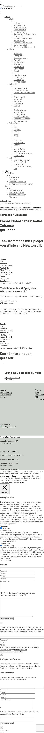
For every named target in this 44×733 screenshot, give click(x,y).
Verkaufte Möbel (16, 193)
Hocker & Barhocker (23, 38)
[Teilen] (5, 730)
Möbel (7, 17)
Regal (16, 71)
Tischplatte (19, 56)
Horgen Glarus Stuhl (23, 43)
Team (37, 392)
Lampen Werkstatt (17, 182)
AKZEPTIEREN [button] (19, 482)
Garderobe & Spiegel (23, 153)
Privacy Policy (5, 649)
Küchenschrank (21, 90)
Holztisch (18, 54)
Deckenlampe (20, 110)
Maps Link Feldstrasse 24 (9, 469)
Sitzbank (17, 140)
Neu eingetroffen (21, 160)
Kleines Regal (20, 82)
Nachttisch (18, 101)
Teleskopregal (20, 75)
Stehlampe (19, 112)
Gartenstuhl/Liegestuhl (24, 47)
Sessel (16, 132)
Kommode (18, 99)
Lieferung (3, 390)
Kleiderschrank (20, 88)
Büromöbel (19, 164)
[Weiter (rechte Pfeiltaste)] (3, 732)
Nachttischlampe (21, 117)
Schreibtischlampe (22, 119)
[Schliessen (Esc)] (7, 730)
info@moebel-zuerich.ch (9, 451)
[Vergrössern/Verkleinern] (1, 730)
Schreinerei (14, 177)
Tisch (11, 49)
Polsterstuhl (19, 25)
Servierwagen (20, 151)
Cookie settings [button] (7, 482)
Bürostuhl (18, 36)
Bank (16, 136)
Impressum (39, 399)
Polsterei (13, 180)
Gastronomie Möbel (22, 166)
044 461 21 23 (13, 459)
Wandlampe (19, 114)
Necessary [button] (4, 526)
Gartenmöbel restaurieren (21, 184)
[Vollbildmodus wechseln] (3, 730)
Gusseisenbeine (21, 58)
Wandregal (19, 77)
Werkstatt (9, 173)
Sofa (15, 127)
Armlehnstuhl (20, 28)
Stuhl (11, 19)
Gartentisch (19, 69)
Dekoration (19, 156)
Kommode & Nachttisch (24, 93)
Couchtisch (19, 67)
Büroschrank (19, 97)
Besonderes (19, 145)
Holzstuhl (18, 23)
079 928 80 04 (18, 455)
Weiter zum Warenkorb (8, 301)
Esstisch (17, 60)
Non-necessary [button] (6, 543)
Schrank (12, 84)
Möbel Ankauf (15, 190)
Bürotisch (18, 64)
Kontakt (3, 397)
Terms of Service (20, 649)
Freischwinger (20, 32)
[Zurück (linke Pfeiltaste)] (1, 732)
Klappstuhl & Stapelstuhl (25, 34)
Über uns (38, 390)
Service (8, 186)
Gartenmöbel (20, 162)
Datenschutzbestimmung (15, 476)
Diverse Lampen (21, 121)
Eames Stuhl (19, 41)
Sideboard (18, 104)
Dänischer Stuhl (21, 45)
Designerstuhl (20, 30)
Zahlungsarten (5, 395)
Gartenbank (19, 143)
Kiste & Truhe (20, 149)
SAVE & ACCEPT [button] (6, 561)
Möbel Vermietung (17, 195)
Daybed (17, 130)
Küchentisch (19, 62)
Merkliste (13, 197)
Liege (16, 134)
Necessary (7, 528)
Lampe (17, 106)
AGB (36, 397)
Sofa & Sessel (15, 123)
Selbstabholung (6, 392)
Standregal (19, 80)
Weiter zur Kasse (6, 303)
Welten (12, 158)
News (7, 171)
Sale (15, 169)
